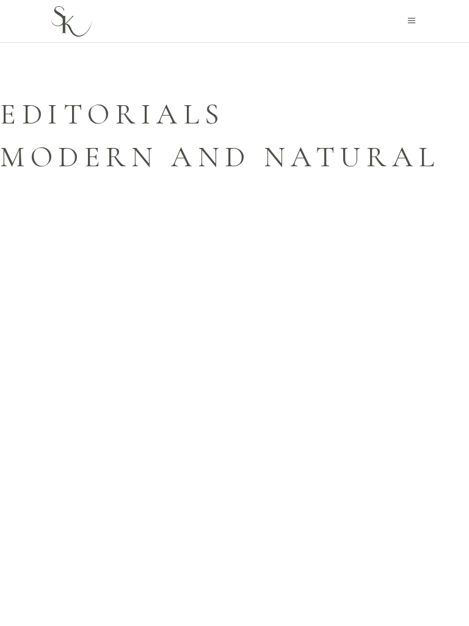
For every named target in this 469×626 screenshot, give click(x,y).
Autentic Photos (177, 71)
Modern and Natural (220, 157)
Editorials (112, 114)
